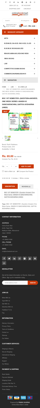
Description (10, 186)
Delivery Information (8, 323)
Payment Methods (7, 377)
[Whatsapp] (4, 263)
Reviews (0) (26, 186)
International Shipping (8, 355)
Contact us (5, 332)
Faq (3, 313)
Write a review (24, 178)
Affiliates (4, 358)
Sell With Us (5, 304)
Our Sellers (5, 338)
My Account (26, 5)
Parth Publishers (12, 144)
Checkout (27, 9)
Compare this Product (26, 171)
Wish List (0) (13, 5)
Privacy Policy (6, 326)
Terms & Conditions (8, 329)
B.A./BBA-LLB (22, 87)
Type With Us (6, 301)
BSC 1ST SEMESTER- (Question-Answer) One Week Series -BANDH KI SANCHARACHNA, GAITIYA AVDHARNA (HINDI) (18, 91)
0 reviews (14, 178)
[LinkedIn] (18, 2)
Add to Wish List (10, 171)
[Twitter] (14, 2)
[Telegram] (22, 2)
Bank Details (6, 374)
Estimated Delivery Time (9, 386)
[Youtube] (26, 2)
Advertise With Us (7, 307)
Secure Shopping (7, 352)
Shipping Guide (6, 380)
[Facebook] (5, 2)
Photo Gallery (6, 389)
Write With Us (6, 298)
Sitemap (4, 335)
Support (4, 361)
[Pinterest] (30, 2)
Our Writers (5, 364)
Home (4, 87)
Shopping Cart (14, 9)
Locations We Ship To (8, 383)
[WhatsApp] (34, 2)
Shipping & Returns (8, 349)
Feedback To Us (7, 310)
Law (12, 87)
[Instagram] (10, 2)
